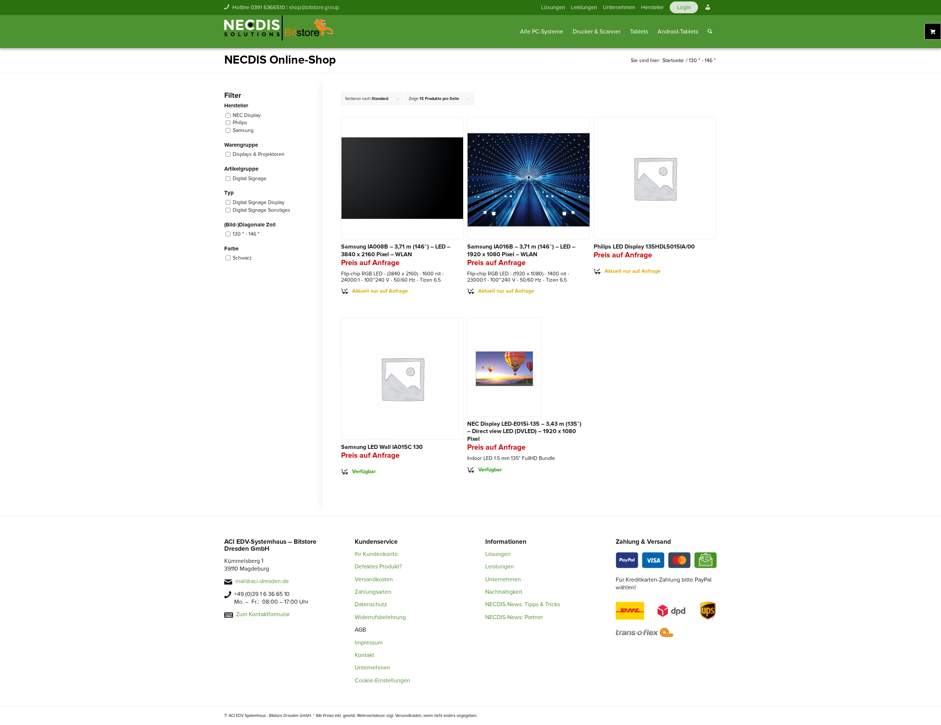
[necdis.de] (279, 31)
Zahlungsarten (373, 592)
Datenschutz (371, 604)
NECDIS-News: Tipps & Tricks (522, 604)
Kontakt (364, 655)
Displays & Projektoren (259, 154)
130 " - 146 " (246, 234)
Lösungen (553, 7)
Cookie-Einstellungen (382, 680)
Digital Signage (249, 178)
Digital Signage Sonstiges (261, 210)
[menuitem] (553, 7)
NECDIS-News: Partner (514, 617)
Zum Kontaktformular (263, 614)
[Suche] (710, 31)
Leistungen (584, 7)
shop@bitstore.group (314, 7)
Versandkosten (374, 579)
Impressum (369, 642)
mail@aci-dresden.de (262, 581)
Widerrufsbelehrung (380, 617)
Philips (240, 122)
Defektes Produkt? (378, 566)
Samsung (243, 130)
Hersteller (652, 7)
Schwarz (242, 258)
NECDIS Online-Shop (280, 60)
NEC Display (247, 115)
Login (684, 7)
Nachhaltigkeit (503, 592)
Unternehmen (619, 7)
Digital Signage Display (259, 202)
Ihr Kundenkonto (376, 554)
